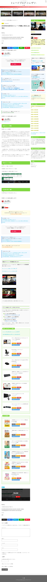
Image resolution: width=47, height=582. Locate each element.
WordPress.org (33, 166)
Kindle (14, 424)
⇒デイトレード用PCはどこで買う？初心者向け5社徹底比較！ (12, 74)
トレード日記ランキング (5, 55)
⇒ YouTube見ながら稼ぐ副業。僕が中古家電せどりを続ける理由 (12, 89)
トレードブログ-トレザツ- (23, 3)
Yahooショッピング (16, 355)
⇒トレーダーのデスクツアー (7, 81)
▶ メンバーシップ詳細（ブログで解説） (9, 268)
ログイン (32, 162)
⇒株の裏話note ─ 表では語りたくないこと (9, 219)
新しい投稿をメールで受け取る (7, 566)
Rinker (15, 340)
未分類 (3, 23)
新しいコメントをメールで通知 (7, 563)
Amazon (14, 343)
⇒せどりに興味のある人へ (35, 52)
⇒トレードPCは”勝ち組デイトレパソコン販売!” (10, 331)
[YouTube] (24, 5)
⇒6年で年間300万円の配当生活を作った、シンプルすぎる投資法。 (13, 255)
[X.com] (22, 5)
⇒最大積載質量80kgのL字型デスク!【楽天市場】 (10, 334)
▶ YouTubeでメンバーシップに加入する (9, 271)
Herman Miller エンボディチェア (17, 349)
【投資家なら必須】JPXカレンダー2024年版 (19, 383)
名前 (3, 538)
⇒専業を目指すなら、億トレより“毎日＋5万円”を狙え (10, 104)
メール (3, 543)
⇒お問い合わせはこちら (35, 50)
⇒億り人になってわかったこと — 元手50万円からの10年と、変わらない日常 (14, 103)
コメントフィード (34, 165)
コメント (4, 527)
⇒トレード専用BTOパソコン (7, 72)
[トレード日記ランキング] (6, 54)
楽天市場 (18, 343)
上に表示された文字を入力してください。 (9, 559)
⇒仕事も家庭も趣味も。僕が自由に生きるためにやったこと (11, 107)
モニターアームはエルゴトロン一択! (18, 393)
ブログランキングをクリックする (8, 112)
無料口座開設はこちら (15, 64)
